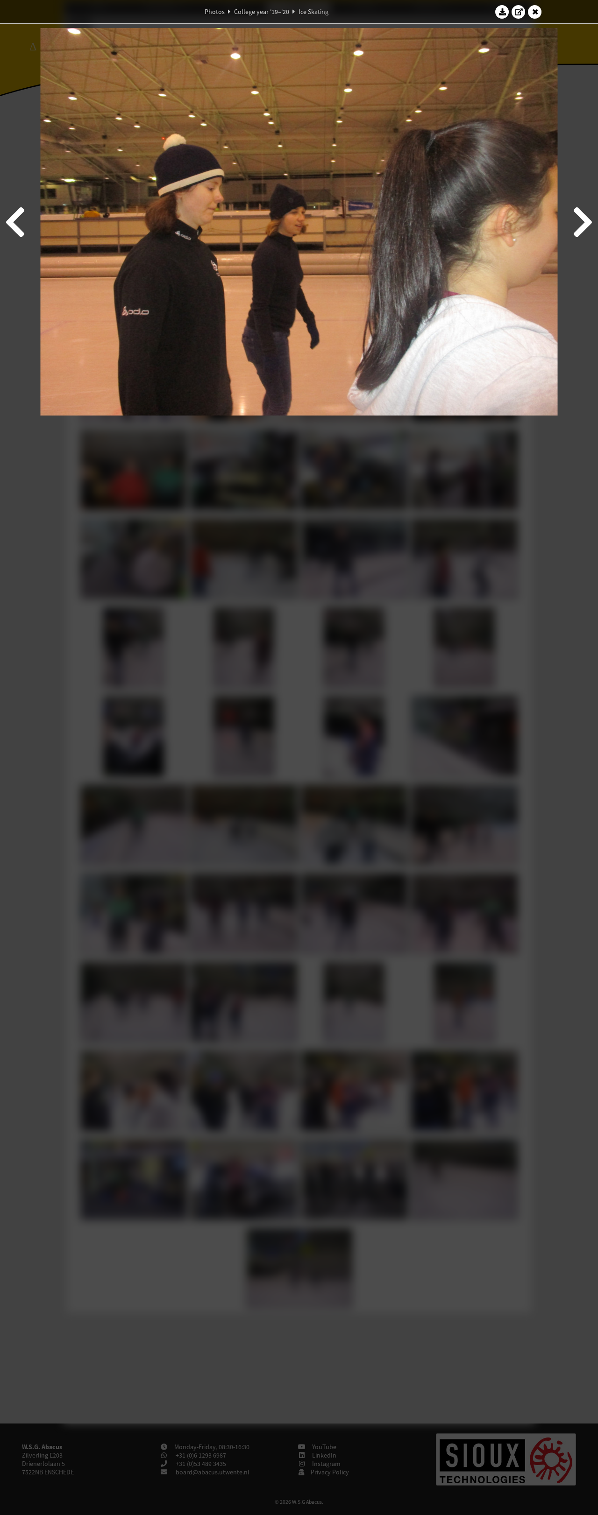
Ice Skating (313, 11)
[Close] (535, 12)
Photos (215, 11)
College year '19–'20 (261, 11)
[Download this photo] (502, 12)
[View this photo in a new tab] (519, 12)
